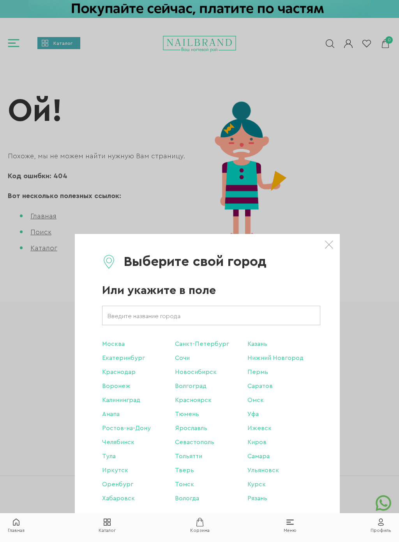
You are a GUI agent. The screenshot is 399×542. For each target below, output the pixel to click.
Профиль (381, 530)
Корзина (200, 530)
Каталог (107, 530)
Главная (16, 530)
